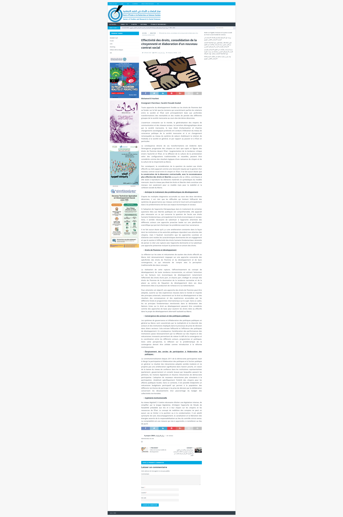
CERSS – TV (124, 24)
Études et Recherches (158, 24)
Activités (112, 24)
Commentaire (145, 474)
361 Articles (169, 436)
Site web (143, 498)
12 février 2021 (147, 52)
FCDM (122, 3)
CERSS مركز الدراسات (159, 52)
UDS (128, 3)
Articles (175, 52)
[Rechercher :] (224, 28)
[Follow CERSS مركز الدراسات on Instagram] (142, 442)
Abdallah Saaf (113, 3)
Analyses (170, 52)
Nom (143, 487)
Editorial (144, 24)
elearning (135, 3)
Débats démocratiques (147, 3)
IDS (158, 3)
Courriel (143, 492)
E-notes (134, 24)
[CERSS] (134, 21)
